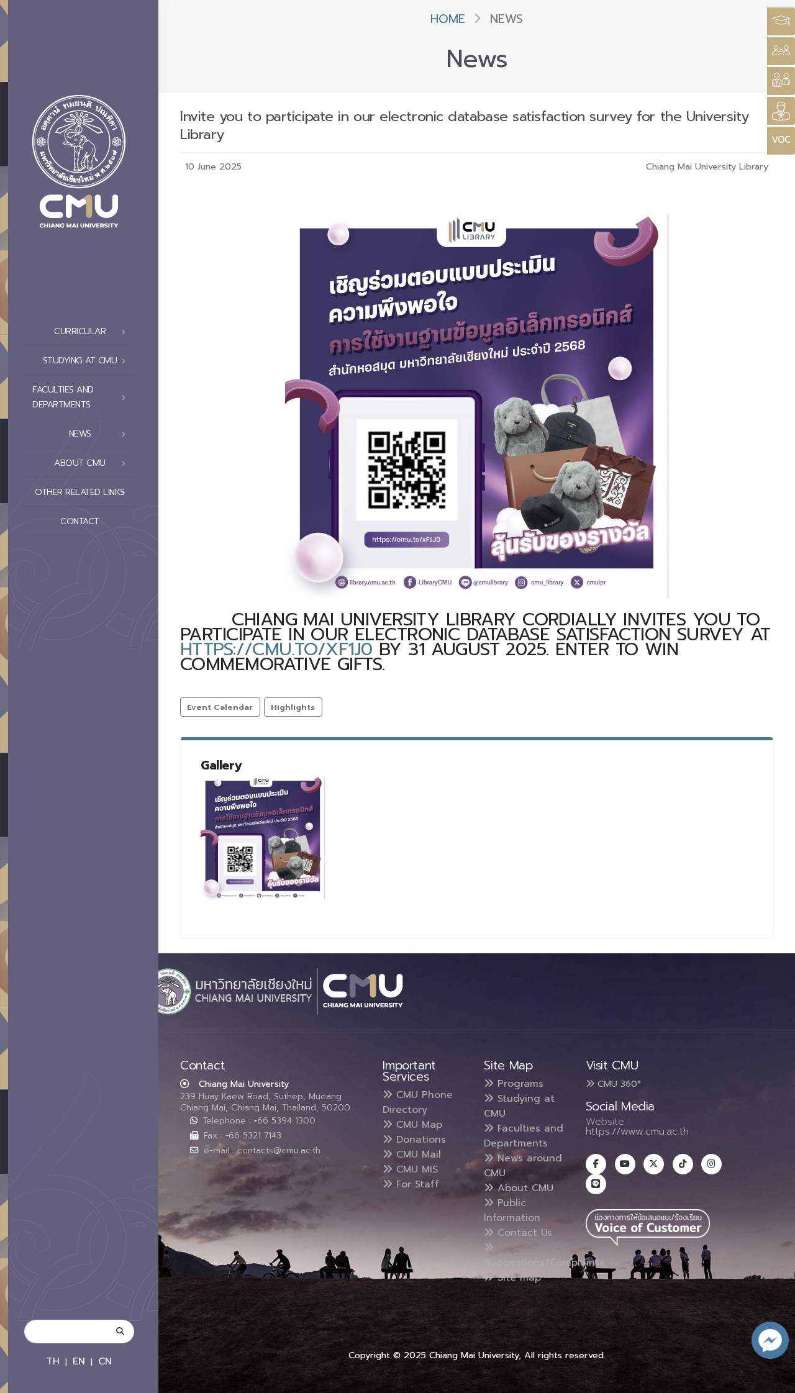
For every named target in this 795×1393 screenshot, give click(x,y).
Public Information (512, 1210)
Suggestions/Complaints (544, 1262)
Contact (79, 521)
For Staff (416, 1184)
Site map (517, 1277)
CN (105, 1361)
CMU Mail (417, 1154)
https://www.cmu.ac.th (637, 1131)
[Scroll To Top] (773, 1379)
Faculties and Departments (523, 1136)
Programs (518, 1083)
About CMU (523, 1188)
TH (53, 1361)
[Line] (596, 1184)
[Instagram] (711, 1164)
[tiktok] (683, 1164)
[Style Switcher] (781, 51)
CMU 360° (617, 1084)
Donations (419, 1139)
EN (79, 1361)
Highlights (293, 707)
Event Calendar (220, 707)
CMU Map (417, 1124)
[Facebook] (596, 1164)
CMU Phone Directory (418, 1102)
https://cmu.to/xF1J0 (276, 649)
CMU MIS (415, 1169)
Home (447, 19)
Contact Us (523, 1232)
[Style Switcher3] (781, 21)
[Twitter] (653, 1164)
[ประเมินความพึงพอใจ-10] (263, 838)
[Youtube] (625, 1164)
